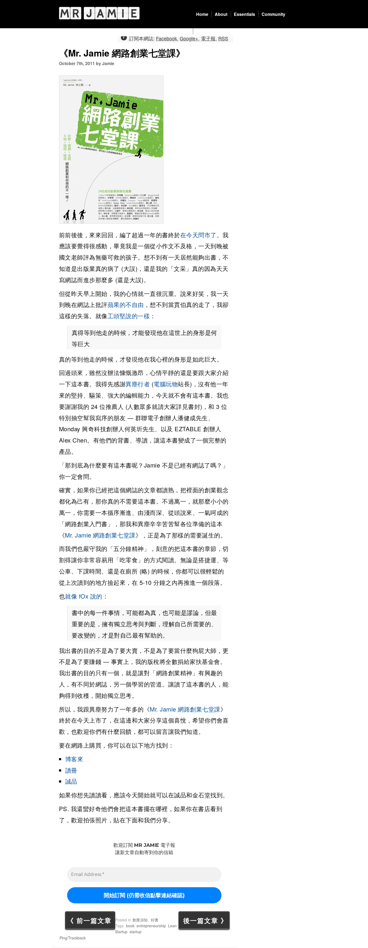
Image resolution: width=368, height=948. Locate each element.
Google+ (189, 38)
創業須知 (140, 919)
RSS (223, 38)
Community (273, 14)
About (221, 14)
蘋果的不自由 (125, 304)
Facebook (166, 38)
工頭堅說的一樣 (128, 316)
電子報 (208, 38)
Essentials (244, 14)
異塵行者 (138, 384)
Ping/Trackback (73, 937)
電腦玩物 (166, 384)
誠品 (71, 781)
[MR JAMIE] (99, 13)
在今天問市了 (198, 235)
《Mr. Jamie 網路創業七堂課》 (122, 53)
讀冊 (71, 770)
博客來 (74, 759)
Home (202, 14)
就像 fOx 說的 (83, 596)
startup (135, 931)
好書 (154, 919)
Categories (207, 31)
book (130, 925)
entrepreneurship (151, 925)
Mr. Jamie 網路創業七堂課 (100, 535)
